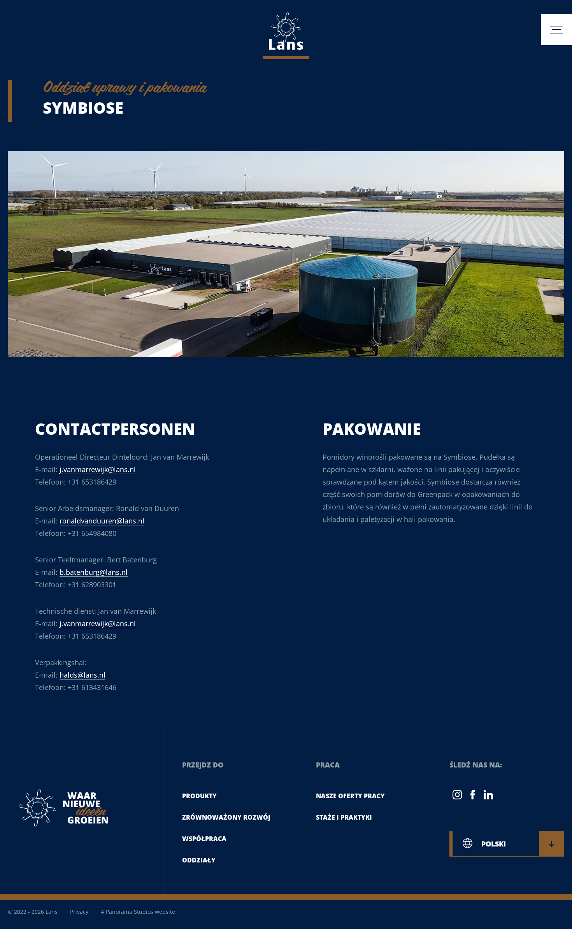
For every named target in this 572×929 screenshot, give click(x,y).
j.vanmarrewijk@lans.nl (98, 469)
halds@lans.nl (82, 675)
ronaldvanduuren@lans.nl (102, 520)
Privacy (79, 911)
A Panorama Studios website (138, 911)
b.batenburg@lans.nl (94, 572)
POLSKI (493, 843)
